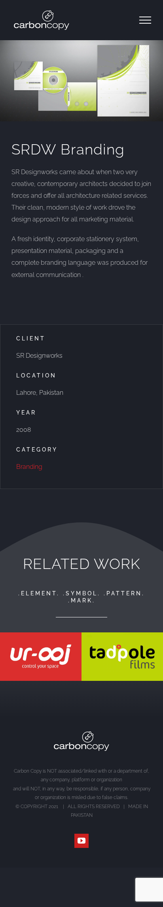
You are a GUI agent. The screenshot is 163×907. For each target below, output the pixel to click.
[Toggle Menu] (145, 20)
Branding (29, 466)
